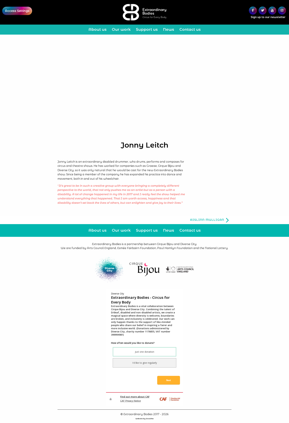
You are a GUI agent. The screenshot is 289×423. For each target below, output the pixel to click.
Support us (147, 29)
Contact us (190, 29)
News (168, 29)
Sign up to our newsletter (268, 17)
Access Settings (17, 11)
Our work (121, 29)
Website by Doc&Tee (144, 418)
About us (97, 29)
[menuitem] (97, 29)
